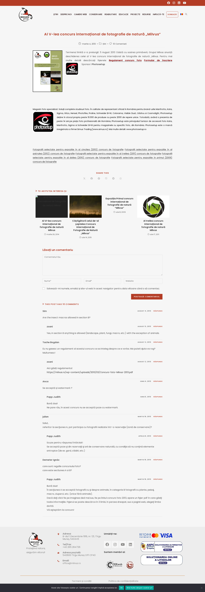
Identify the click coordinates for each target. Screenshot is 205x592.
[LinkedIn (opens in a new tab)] (179, 3)
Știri (104, 43)
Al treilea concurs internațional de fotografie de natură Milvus (153, 225)
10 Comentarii (119, 43)
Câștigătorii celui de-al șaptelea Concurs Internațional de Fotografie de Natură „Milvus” (85, 227)
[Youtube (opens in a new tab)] (184, 3)
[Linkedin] (130, 544)
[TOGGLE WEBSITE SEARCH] (186, 14)
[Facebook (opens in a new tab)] (168, 3)
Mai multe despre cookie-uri (139, 588)
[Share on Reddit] (113, 179)
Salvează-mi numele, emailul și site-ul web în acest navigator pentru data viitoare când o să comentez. (103, 288)
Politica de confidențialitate (123, 581)
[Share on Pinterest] (99, 179)
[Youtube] (122, 544)
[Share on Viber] (106, 179)
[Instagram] (115, 544)
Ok (121, 588)
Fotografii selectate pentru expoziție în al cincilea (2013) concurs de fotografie (78, 149)
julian (46, 416)
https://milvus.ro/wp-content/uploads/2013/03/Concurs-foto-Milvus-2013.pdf (90, 372)
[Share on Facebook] (91, 179)
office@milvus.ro (72, 563)
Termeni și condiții (81, 581)
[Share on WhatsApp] (120, 179)
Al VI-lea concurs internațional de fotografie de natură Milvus (52, 225)
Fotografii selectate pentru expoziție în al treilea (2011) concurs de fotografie (118, 153)
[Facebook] (107, 544)
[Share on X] (84, 179)
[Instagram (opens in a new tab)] (174, 3)
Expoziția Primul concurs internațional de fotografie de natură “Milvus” (119, 203)
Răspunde (158, 311)
